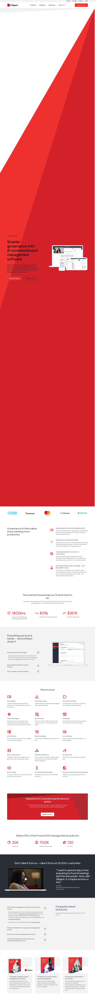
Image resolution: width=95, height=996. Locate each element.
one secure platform (14, 919)
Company (74, 1)
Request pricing (30, 278)
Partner (68, 1)
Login (86, 1)
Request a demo (81, 5)
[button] (33, 5)
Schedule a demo (14, 278)
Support (81, 1)
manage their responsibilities (27, 914)
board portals (36, 922)
